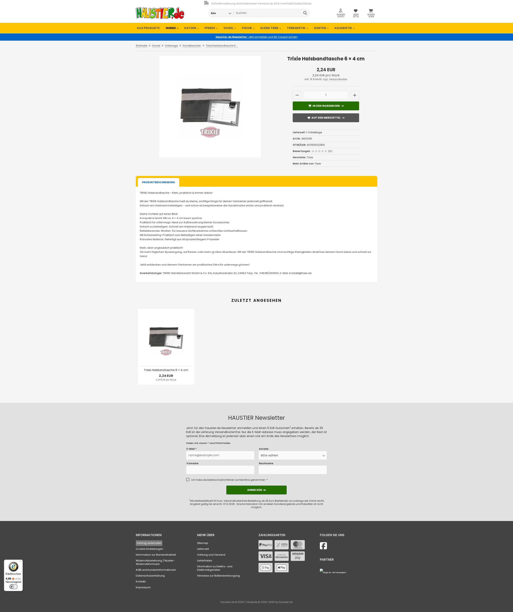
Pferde (209, 28)
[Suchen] (305, 13)
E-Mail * (191, 449)
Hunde (171, 28)
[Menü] (20, 562)
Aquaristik (343, 28)
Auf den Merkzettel (326, 117)
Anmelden (256, 489)
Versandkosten (338, 79)
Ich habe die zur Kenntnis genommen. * (229, 480)
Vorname (192, 463)
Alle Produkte (148, 28)
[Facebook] (323, 546)
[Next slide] (370, 346)
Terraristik (296, 28)
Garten (320, 28)
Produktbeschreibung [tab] (158, 182)
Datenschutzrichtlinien (221, 480)
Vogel (228, 28)
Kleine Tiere (269, 28)
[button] (221, 13)
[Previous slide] (142, 346)
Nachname (266, 463)
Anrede (263, 449)
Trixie (318, 163)
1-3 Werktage (314, 132)
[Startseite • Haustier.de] (160, 13)
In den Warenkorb (326, 105)
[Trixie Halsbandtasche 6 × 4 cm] (210, 107)
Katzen (190, 28)
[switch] (13, 586)
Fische (247, 28)
